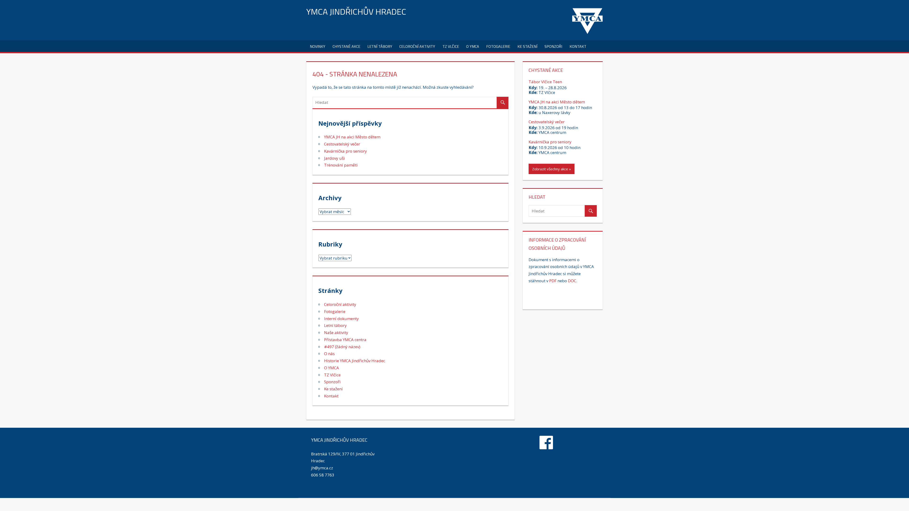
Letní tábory (379, 46)
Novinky (317, 46)
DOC (572, 280)
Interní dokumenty (341, 318)
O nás (329, 353)
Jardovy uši (334, 158)
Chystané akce (346, 46)
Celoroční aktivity (417, 46)
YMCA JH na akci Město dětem (352, 137)
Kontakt (578, 46)
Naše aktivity (336, 332)
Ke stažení (527, 46)
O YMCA (472, 46)
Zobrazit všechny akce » (551, 169)
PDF (553, 280)
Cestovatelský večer (342, 144)
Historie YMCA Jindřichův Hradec (354, 360)
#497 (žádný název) (342, 346)
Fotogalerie (498, 46)
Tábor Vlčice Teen (545, 81)
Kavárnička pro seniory (345, 151)
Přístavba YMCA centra (345, 339)
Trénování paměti (341, 165)
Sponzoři (553, 46)
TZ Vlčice (450, 46)
